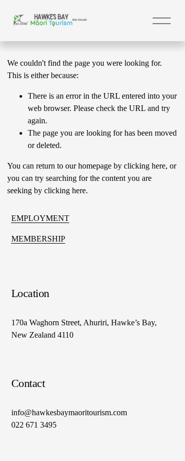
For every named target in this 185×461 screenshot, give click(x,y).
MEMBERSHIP (38, 238)
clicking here (144, 165)
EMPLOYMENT (40, 218)
